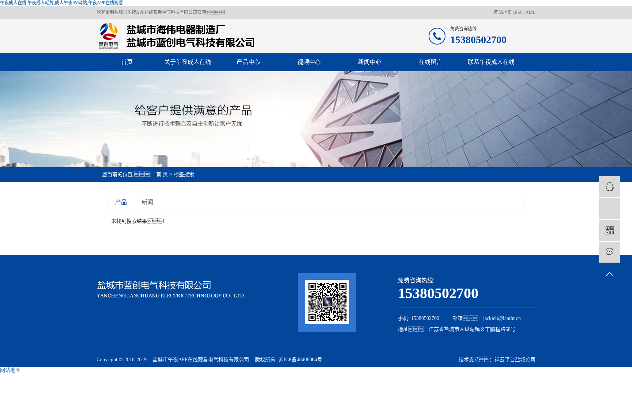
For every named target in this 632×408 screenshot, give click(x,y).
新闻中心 (369, 62)
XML (530, 12)
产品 (121, 202)
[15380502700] (609, 208)
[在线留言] (609, 252)
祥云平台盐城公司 (514, 359)
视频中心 (309, 62)
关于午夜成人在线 (187, 62)
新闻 (147, 202)
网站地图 (503, 12)
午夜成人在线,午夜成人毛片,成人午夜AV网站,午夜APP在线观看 (61, 2)
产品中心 (248, 62)
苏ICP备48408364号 (300, 359)
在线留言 (430, 62)
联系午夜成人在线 (491, 62)
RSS (519, 12)
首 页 (162, 174)
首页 (127, 62)
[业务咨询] (609, 186)
